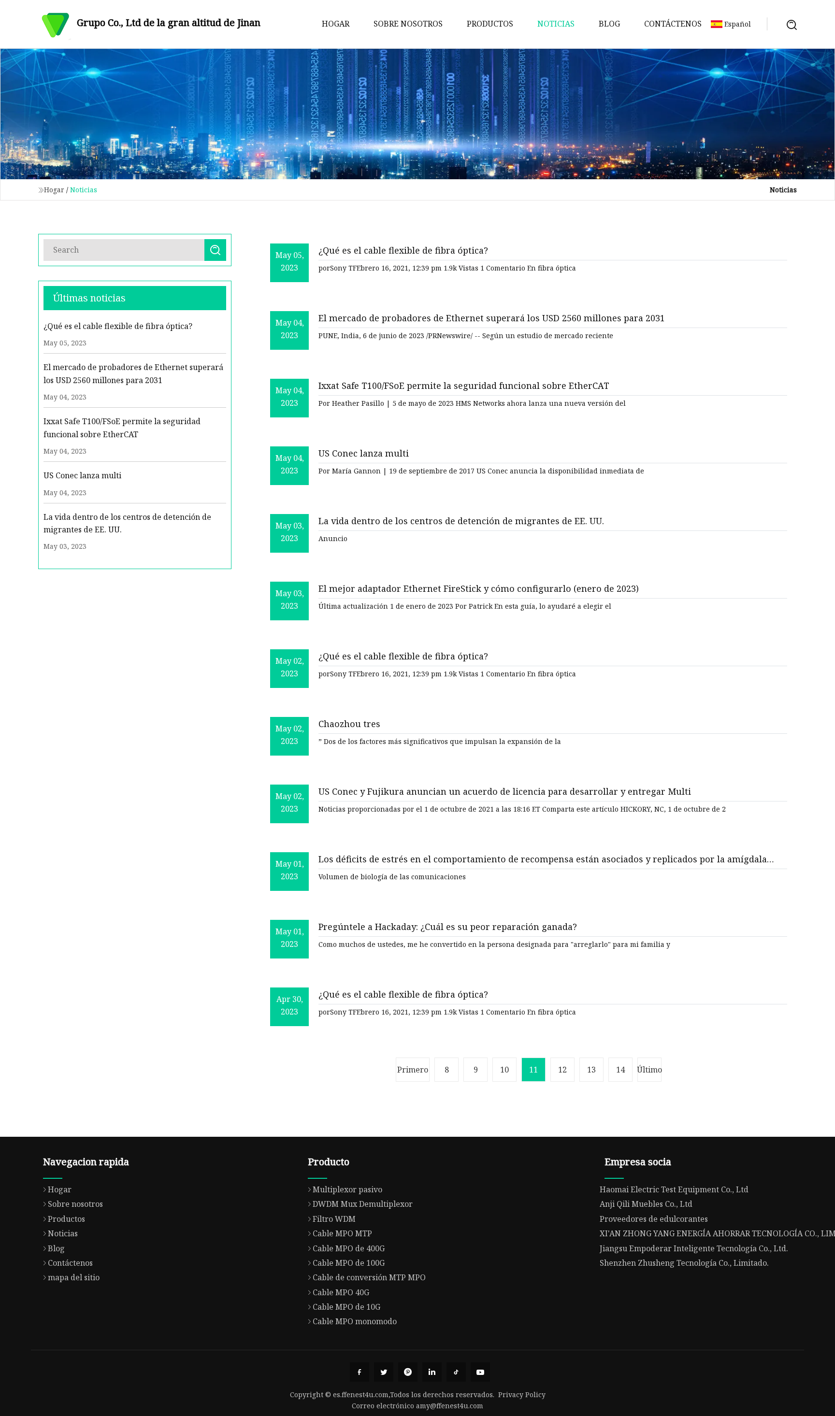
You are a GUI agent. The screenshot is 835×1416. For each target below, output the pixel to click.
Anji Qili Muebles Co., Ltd (646, 1204)
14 (620, 1069)
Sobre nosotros (408, 23)
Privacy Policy (522, 1394)
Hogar (335, 23)
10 (504, 1069)
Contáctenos (673, 23)
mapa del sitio (74, 1277)
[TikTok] (456, 1372)
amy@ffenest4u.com (449, 1405)
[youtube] (480, 1372)
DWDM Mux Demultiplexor (363, 1204)
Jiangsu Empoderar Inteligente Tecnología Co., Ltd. (694, 1248)
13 (591, 1069)
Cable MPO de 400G (349, 1248)
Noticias (556, 23)
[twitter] (383, 1372)
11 (533, 1069)
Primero (412, 1069)
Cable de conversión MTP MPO (369, 1277)
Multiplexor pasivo (347, 1189)
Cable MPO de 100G (349, 1263)
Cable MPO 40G (341, 1292)
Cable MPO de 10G (346, 1307)
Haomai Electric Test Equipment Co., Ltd (674, 1189)
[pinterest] (408, 1372)
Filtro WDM (334, 1219)
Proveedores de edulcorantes (654, 1219)
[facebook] (359, 1372)
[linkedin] (432, 1372)
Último (649, 1069)
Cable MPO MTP (342, 1233)
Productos (490, 23)
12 (562, 1069)
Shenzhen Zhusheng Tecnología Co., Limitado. (684, 1263)
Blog (609, 23)
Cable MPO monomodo (355, 1321)
